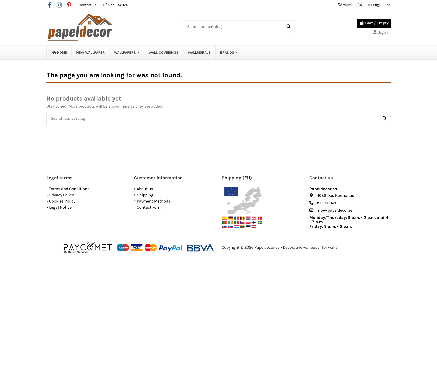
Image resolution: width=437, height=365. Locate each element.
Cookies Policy (62, 201)
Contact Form (149, 207)
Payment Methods (153, 201)
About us (145, 189)
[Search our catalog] (288, 26)
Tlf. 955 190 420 (115, 5)
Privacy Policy (61, 195)
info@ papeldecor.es (334, 210)
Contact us (88, 5)
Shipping (145, 195)
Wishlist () (352, 5)
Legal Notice (60, 207)
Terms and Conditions (69, 189)
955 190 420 (326, 202)
